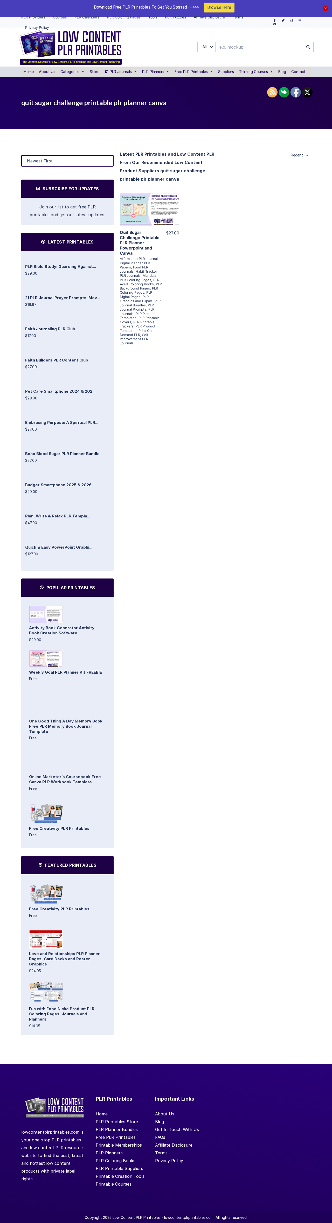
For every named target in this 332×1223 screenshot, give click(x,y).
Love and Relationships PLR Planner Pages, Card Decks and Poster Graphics (64, 958)
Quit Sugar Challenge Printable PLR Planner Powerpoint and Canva (140, 243)
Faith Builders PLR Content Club (56, 360)
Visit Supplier (149, 216)
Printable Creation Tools (120, 1176)
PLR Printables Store (117, 1121)
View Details (150, 201)
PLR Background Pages (141, 286)
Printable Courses (114, 1184)
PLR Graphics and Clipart (136, 299)
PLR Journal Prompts (137, 307)
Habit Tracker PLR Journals (138, 273)
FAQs (160, 1137)
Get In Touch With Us (177, 1129)
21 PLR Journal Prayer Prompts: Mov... (62, 297)
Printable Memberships (119, 1145)
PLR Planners (153, 71)
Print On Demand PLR (136, 332)
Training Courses (253, 71)
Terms (161, 1152)
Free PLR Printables (191, 71)
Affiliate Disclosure (173, 1145)
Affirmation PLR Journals (140, 259)
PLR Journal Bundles (140, 303)
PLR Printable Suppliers (119, 1168)
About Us (47, 71)
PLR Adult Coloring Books (139, 282)
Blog (282, 71)
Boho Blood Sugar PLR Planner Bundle (62, 453)
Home (29, 71)
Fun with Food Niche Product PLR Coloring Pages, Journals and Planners (61, 1014)
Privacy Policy (169, 1160)
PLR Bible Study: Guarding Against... (60, 266)
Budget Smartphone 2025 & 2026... (60, 484)
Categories (69, 71)
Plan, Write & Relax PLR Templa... (57, 516)
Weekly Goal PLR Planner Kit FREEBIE (65, 672)
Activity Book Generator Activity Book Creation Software (61, 630)
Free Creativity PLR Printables (59, 828)
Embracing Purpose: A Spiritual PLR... (61, 422)
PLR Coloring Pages (139, 290)
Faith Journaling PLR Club (50, 328)
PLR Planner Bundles (117, 1129)
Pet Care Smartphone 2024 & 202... (60, 391)
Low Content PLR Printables (137, 1217)
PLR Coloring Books (115, 1160)
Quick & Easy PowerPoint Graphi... (58, 547)
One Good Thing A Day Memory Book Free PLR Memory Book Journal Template (65, 726)
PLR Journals (121, 71)
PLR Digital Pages (136, 294)
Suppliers (226, 71)
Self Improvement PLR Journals (134, 339)
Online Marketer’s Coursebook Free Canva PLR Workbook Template (65, 779)
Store (94, 71)
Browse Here (219, 7)
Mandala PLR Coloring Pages (138, 277)
